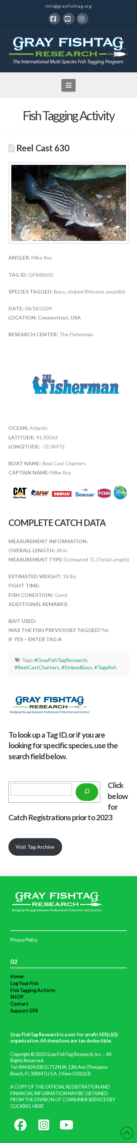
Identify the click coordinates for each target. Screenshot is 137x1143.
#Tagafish (105, 667)
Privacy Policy (23, 940)
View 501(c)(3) (76, 1073)
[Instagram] (82, 18)
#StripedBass (76, 667)
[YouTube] (69, 18)
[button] (68, 85)
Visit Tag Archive (35, 847)
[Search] (87, 792)
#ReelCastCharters (37, 667)
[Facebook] (54, 18)
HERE (38, 1106)
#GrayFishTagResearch (60, 660)
